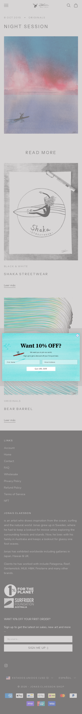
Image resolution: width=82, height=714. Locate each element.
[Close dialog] (77, 335)
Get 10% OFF (41, 369)
